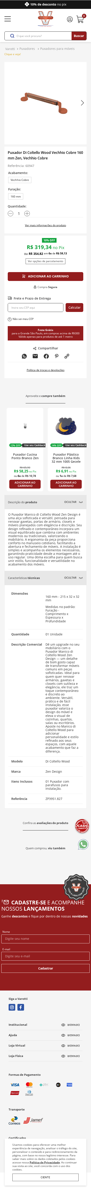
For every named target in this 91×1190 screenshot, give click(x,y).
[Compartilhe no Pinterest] (57, 356)
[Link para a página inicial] (10, 49)
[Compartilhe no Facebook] (46, 356)
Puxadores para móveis (57, 48)
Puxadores (27, 48)
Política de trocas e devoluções (45, 370)
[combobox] (45, 35)
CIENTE (45, 1177)
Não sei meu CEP (23, 319)
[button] (19, 180)
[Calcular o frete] (74, 307)
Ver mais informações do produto (45, 225)
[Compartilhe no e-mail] (35, 356)
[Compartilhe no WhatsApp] (24, 356)
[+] (27, 213)
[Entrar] (70, 19)
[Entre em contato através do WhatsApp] (83, 845)
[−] (10, 213)
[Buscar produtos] (79, 36)
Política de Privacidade (45, 1162)
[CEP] (35, 307)
